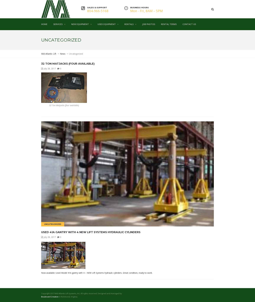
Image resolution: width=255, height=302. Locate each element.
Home (44, 24)
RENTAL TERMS (169, 24)
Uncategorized (52, 224)
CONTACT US (189, 24)
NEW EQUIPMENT (80, 24)
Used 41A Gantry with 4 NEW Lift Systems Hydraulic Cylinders (90, 232)
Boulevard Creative (49, 296)
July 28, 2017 (50, 68)
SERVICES (58, 24)
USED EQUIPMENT (107, 24)
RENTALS (129, 24)
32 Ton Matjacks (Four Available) (68, 63)
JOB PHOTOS (148, 24)
